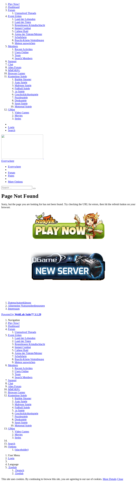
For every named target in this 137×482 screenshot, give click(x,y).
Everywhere (7, 160)
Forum (11, 172)
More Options (15, 181)
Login (11, 127)
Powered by (21, 314)
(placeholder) (22, 449)
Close (120, 479)
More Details (109, 479)
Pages (11, 175)
